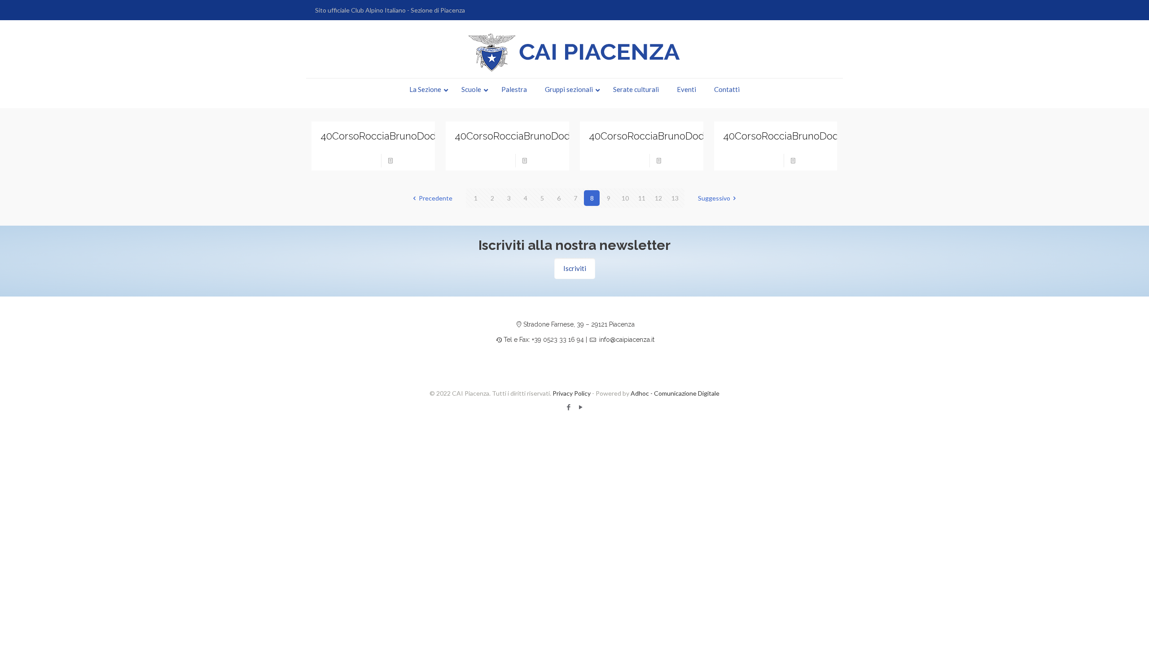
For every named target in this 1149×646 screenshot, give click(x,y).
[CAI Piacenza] (574, 52)
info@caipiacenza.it (626, 339)
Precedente (435, 198)
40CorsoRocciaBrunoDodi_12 (520, 136)
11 (641, 198)
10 (625, 198)
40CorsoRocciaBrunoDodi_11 (654, 136)
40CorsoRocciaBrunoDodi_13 (386, 136)
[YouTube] (580, 407)
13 (675, 198)
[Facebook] (568, 407)
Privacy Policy (572, 393)
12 (658, 198)
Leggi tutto (412, 160)
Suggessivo (714, 198)
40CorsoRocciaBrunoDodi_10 (789, 136)
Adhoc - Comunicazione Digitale (675, 393)
